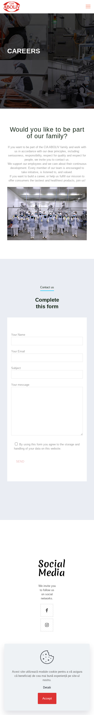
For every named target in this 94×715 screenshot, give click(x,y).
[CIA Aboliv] (11, 6)
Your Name (18, 334)
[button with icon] (46, 610)
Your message (20, 384)
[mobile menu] (88, 6)
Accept (47, 698)
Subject (16, 368)
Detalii (47, 687)
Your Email (18, 351)
